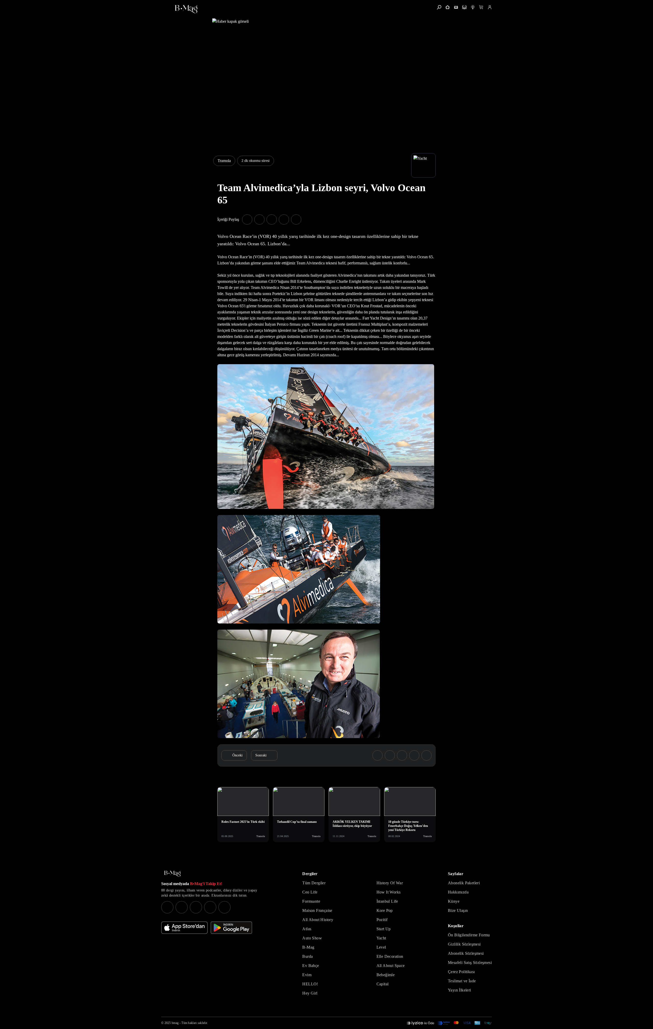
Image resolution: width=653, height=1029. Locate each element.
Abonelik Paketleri (464, 883)
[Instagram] (167, 907)
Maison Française (317, 910)
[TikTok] (224, 907)
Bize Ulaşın (458, 910)
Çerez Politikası (461, 972)
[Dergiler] (456, 7)
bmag (175, 1023)
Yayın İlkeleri (459, 990)
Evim (306, 975)
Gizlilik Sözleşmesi (464, 944)
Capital (382, 984)
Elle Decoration (389, 956)
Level (381, 947)
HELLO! (310, 984)
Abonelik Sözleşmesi (466, 953)
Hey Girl (309, 993)
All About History (317, 919)
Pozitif (382, 919)
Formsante (311, 901)
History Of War (389, 883)
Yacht (381, 938)
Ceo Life (309, 892)
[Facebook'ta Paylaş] (247, 219)
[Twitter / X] (196, 907)
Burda (307, 956)
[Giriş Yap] (489, 7)
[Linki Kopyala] (426, 755)
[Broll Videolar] (473, 7)
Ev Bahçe (310, 965)
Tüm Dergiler (313, 883)
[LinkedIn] (210, 907)
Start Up (383, 929)
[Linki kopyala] (296, 219)
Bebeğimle (385, 975)
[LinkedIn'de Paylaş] (284, 219)
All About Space (390, 965)
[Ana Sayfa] (172, 874)
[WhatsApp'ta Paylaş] (272, 219)
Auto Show (312, 938)
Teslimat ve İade (462, 981)
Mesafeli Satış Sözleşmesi (470, 962)
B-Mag (308, 947)
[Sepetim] (481, 7)
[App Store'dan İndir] (184, 928)
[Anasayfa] (447, 7)
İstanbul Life (387, 901)
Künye (453, 901)
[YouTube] (181, 907)
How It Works (388, 892)
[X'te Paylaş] (259, 219)
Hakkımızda (458, 892)
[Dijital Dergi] (464, 7)
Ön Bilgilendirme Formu (469, 935)
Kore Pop (384, 910)
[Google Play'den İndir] (231, 928)
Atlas (306, 929)
